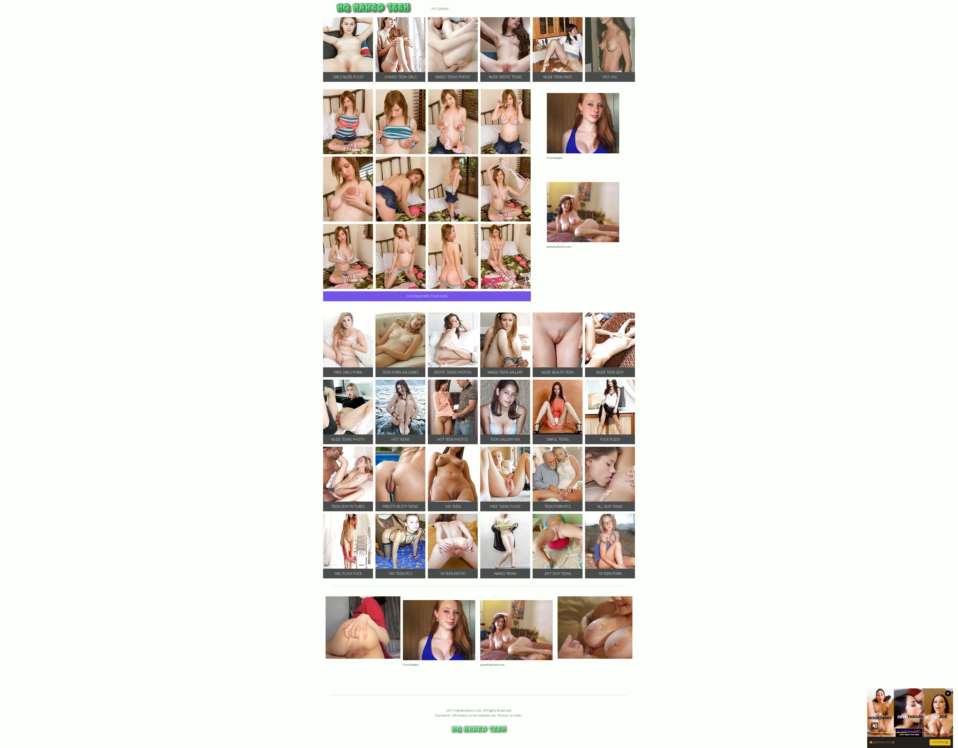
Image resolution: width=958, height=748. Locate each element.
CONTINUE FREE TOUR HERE (427, 296)
